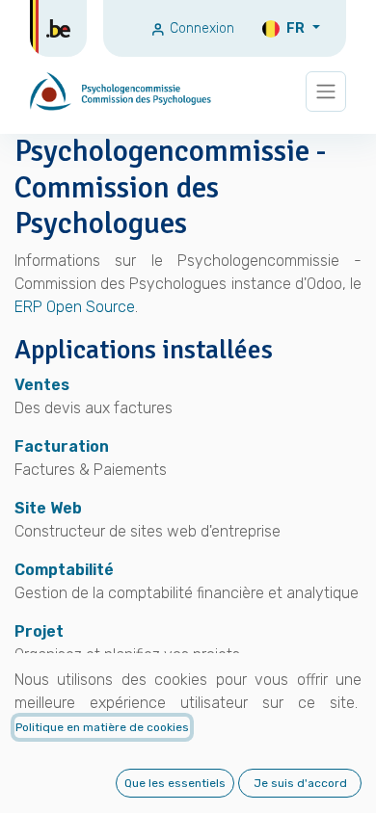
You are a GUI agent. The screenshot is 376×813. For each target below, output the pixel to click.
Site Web (48, 508)
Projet (39, 631)
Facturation (61, 446)
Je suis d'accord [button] (300, 783)
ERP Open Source (74, 307)
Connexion (200, 28)
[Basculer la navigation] (326, 92)
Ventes (41, 385)
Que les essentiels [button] (175, 783)
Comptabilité (64, 570)
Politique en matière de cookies (102, 727)
